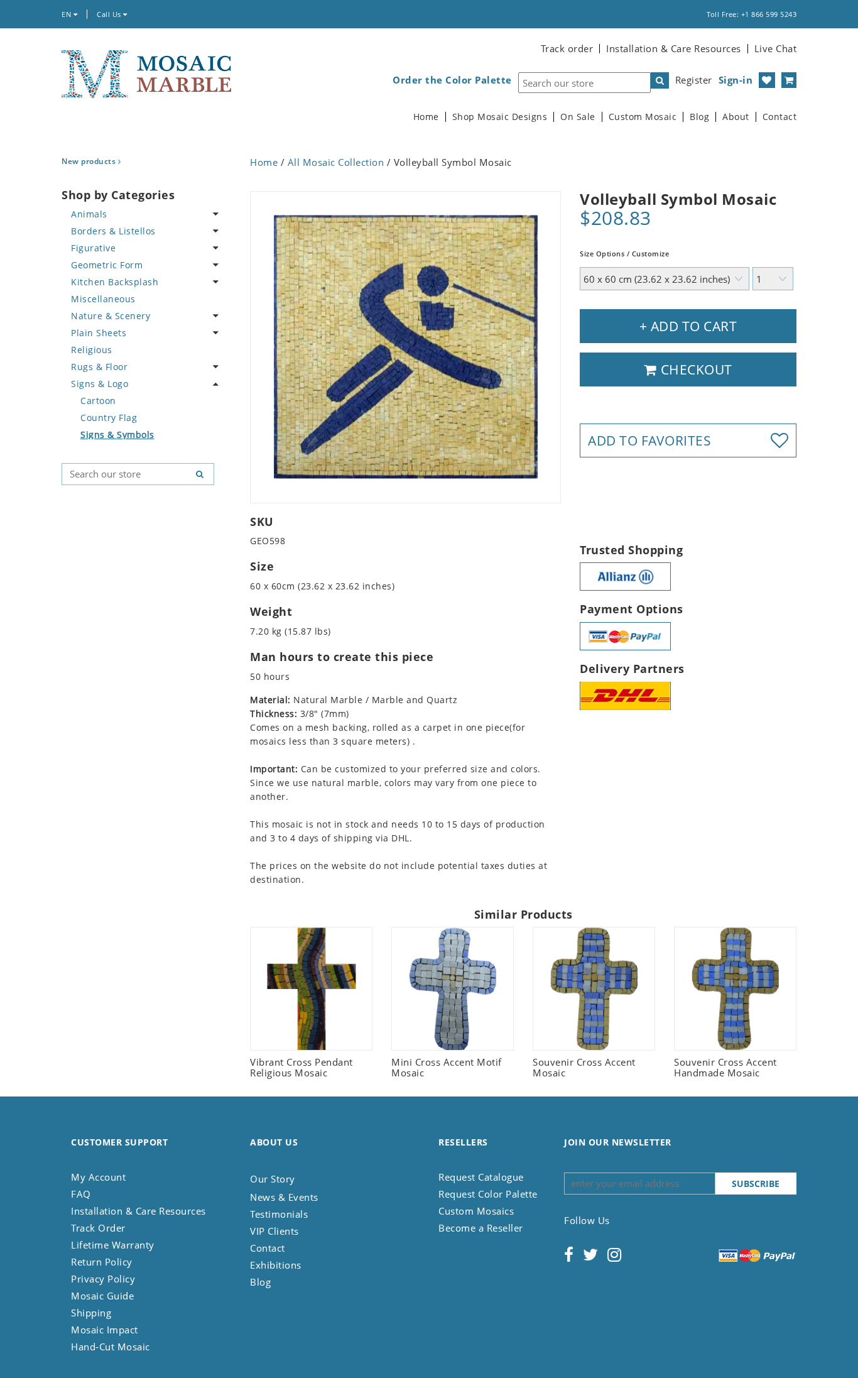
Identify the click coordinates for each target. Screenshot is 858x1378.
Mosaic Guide (102, 1295)
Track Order (98, 1228)
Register (693, 80)
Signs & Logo (99, 383)
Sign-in (736, 80)
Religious (91, 349)
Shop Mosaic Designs (500, 117)
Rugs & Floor (99, 366)
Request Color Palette (488, 1194)
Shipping (91, 1312)
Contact (780, 117)
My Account (98, 1177)
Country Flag (108, 417)
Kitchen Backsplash (114, 282)
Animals (89, 214)
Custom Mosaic (643, 117)
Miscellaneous (103, 298)
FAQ (81, 1194)
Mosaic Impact (104, 1329)
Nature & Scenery (110, 315)
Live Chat (775, 48)
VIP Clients (274, 1231)
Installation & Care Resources (673, 48)
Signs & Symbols (117, 434)
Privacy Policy (103, 1278)
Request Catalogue (481, 1177)
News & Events (284, 1197)
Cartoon (98, 400)
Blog (699, 117)
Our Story (272, 1179)
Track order (567, 48)
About (735, 117)
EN (67, 14)
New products (90, 161)
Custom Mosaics (476, 1211)
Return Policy (102, 1261)
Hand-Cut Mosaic (110, 1346)
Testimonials (279, 1214)
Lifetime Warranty (113, 1245)
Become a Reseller (480, 1228)
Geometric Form (107, 265)
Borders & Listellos (113, 231)
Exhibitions (275, 1265)
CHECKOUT (694, 369)
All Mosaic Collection (336, 162)
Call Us (110, 14)
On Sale (577, 117)
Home (426, 117)
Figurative (93, 248)
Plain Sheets (98, 332)
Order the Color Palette (452, 80)
